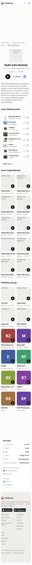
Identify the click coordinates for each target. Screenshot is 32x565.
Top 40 (13, 68)
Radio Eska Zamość (24, 233)
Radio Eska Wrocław (24, 191)
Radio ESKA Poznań (8, 212)
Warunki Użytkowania (18, 553)
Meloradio (21, 345)
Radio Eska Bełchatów (8, 275)
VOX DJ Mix (20, 523)
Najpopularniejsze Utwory (6, 524)
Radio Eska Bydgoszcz (24, 254)
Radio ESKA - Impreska (8, 387)
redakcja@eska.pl (23, 459)
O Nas (3, 535)
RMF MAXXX (21, 324)
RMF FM (19, 520)
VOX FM (4, 303)
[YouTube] (28, 117)
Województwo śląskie (18, 43)
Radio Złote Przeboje (8, 345)
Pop (4, 68)
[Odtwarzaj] (7, 76)
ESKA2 (3, 366)
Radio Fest (21, 366)
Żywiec (3, 45)
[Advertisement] (16, 24)
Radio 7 (20, 387)
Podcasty (3, 520)
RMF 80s (4, 408)
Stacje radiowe (5, 517)
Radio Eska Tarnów (24, 275)
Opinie (3, 544)
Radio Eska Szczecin (8, 233)
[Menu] (29, 3)
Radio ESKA (5, 191)
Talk (8, 68)
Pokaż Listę (7, 164)
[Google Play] (20, 510)
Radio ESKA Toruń (8, 254)
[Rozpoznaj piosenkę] (25, 77)
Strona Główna (5, 43)
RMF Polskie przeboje (24, 408)
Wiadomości (21, 68)
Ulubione (17, 76)
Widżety (3, 541)
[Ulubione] (25, 3)
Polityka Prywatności (6, 553)
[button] (8, 182)
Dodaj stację (4, 538)
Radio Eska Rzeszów (24, 212)
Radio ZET (5, 324)
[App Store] (7, 510)
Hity (27, 68)
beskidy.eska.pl (24, 463)
